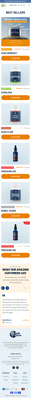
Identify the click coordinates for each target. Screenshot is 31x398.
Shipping (24, 379)
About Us (5, 376)
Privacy (15, 383)
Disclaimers (15, 379)
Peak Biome (12, 395)
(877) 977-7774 (13, 5)
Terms (15, 376)
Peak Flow (7, 132)
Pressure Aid (8, 171)
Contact (6, 379)
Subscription (24, 383)
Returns (24, 376)
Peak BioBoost (9, 53)
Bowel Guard (8, 210)
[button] (29, 5)
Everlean (6, 92)
